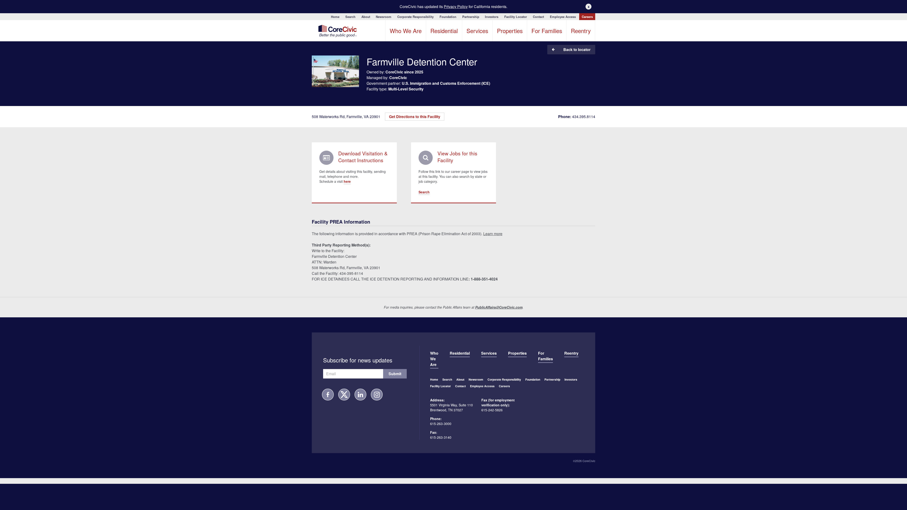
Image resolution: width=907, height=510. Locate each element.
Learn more (492, 233)
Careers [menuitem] (587, 16)
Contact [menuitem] (538, 16)
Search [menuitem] (350, 16)
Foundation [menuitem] (448, 16)
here (347, 181)
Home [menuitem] (335, 16)
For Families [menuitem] (546, 30)
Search (424, 192)
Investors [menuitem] (491, 16)
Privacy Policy (456, 6)
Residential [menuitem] (444, 30)
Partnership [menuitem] (470, 16)
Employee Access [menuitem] (563, 16)
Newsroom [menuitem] (383, 16)
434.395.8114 (576, 116)
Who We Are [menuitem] (406, 30)
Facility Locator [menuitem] (515, 16)
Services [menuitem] (477, 30)
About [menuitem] (365, 16)
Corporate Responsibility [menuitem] (415, 16)
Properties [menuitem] (510, 30)
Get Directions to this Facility (414, 116)
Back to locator (576, 49)
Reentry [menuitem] (581, 30)
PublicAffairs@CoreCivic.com (498, 307)
